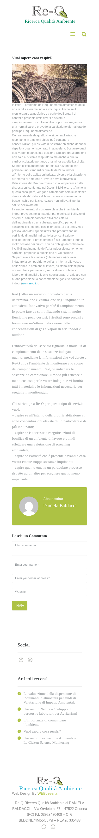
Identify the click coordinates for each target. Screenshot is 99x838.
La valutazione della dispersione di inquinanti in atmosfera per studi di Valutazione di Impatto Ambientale (50, 698)
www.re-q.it (29, 283)
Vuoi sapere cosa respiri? (42, 731)
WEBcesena (47, 793)
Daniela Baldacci (60, 505)
